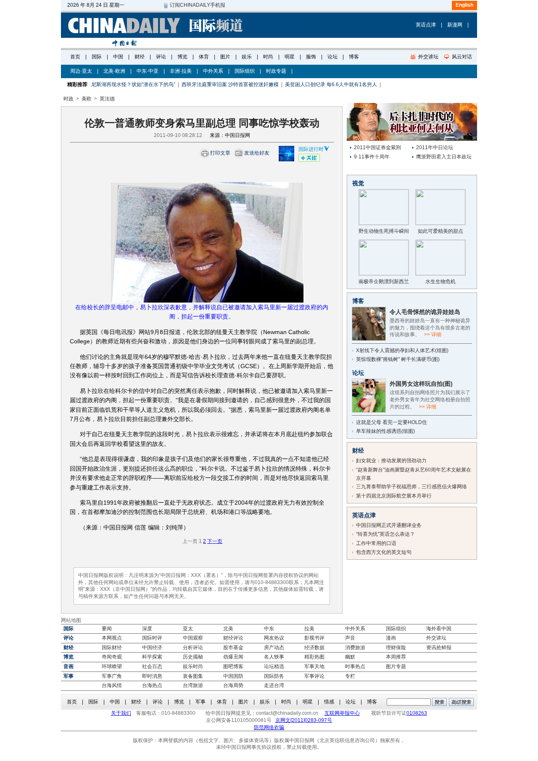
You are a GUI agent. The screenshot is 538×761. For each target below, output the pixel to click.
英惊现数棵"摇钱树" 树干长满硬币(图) (398, 359)
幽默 (350, 657)
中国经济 (152, 647)
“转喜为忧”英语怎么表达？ (385, 534)
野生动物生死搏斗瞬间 (384, 231)
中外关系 (213, 71)
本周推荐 (396, 657)
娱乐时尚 (193, 666)
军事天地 (314, 666)
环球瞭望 (112, 666)
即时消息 (152, 676)
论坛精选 (274, 666)
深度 (147, 629)
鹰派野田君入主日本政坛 (444, 157)
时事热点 (355, 666)
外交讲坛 (436, 638)
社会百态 (152, 666)
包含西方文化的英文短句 (383, 552)
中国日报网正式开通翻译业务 (389, 525)
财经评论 (233, 638)
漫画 (391, 638)
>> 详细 (432, 334)
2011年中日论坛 (434, 147)
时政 (68, 99)
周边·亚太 (81, 71)
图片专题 (396, 666)
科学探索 (152, 657)
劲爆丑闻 (233, 657)
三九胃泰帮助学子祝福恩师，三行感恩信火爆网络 (411, 487)
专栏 (350, 676)
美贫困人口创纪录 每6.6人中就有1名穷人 (331, 84)
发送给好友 (256, 153)
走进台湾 (274, 685)
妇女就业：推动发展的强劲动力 (391, 460)
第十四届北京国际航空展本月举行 (394, 496)
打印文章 (220, 153)
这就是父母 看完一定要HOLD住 (391, 422)
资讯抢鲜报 (438, 647)
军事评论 (314, 676)
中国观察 (193, 638)
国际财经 (112, 647)
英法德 (107, 99)
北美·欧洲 (114, 71)
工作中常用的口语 (376, 543)
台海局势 (233, 685)
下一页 (214, 541)
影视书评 (314, 638)
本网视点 (112, 638)
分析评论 (193, 647)
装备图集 (193, 676)
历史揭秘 (193, 657)
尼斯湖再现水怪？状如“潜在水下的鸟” (133, 84)
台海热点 (152, 685)
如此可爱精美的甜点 (440, 231)
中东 (269, 629)
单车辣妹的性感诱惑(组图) (385, 431)
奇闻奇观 (112, 657)
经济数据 (314, 647)
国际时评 (152, 638)
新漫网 (454, 25)
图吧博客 (233, 666)
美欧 (87, 99)
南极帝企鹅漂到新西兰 (384, 281)
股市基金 (233, 647)
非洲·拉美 (181, 71)
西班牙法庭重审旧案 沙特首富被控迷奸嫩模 (230, 84)
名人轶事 (274, 657)
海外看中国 (438, 629)
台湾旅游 (193, 685)
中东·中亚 (147, 71)
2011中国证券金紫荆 (377, 147)
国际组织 (245, 71)
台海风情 (112, 685)
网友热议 (274, 638)
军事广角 (112, 676)
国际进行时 (311, 149)
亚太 (188, 629)
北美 (228, 629)
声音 (350, 638)
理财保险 (396, 647)
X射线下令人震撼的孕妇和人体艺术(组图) (403, 350)
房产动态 (274, 647)
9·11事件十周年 (372, 157)
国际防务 (274, 676)
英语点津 (426, 25)
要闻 (107, 629)
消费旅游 (355, 647)
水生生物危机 (440, 281)
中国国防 (233, 676)
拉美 (309, 629)
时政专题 (276, 71)
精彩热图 (314, 657)
